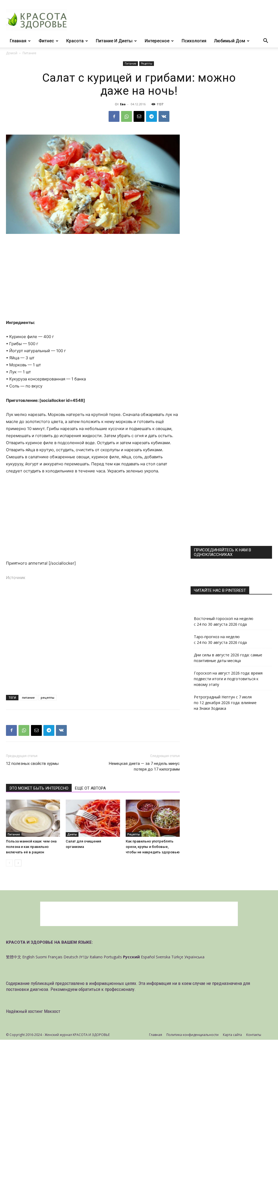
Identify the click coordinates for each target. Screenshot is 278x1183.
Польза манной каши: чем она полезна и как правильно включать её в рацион (31, 846)
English (28, 956)
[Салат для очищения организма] (93, 818)
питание (28, 697)
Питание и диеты (114, 40)
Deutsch (71, 956)
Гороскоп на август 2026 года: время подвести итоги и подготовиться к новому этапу (228, 678)
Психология (194, 40)
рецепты (47, 697)
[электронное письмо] (139, 116)
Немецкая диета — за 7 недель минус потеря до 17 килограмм (144, 766)
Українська (194, 956)
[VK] (164, 116)
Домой (11, 53)
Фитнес (46, 40)
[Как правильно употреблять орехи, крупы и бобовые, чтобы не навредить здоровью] (153, 818)
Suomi (41, 956)
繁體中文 (13, 956)
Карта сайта (232, 1034)
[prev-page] (9, 863)
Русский (131, 956)
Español (148, 956)
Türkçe (177, 956)
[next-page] (18, 863)
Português (113, 956)
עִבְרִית (84, 956)
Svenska (163, 956)
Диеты (72, 834)
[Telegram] (151, 116)
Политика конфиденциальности (192, 1034)
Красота (75, 40)
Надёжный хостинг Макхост (33, 1011)
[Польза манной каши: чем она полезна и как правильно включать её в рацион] (33, 818)
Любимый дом (229, 40)
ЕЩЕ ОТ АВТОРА (90, 788)
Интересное (157, 40)
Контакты (253, 1034)
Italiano (96, 956)
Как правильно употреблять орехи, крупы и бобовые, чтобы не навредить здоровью (153, 846)
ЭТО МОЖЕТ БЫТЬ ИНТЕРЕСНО (38, 788)
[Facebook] (114, 116)
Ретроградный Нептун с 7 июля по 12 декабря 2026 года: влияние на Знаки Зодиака (225, 702)
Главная (18, 40)
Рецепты (146, 63)
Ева (123, 104)
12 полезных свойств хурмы (32, 763)
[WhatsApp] (126, 116)
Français (55, 956)
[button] (265, 41)
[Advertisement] (93, 279)
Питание (130, 63)
